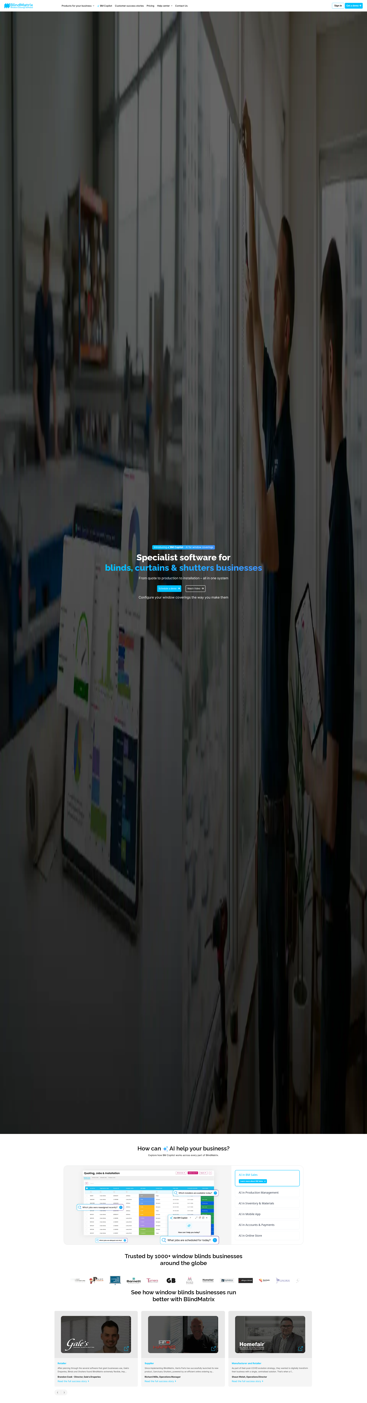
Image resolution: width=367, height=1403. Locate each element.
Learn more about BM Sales (251, 1181)
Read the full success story (72, 1381)
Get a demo (352, 5)
